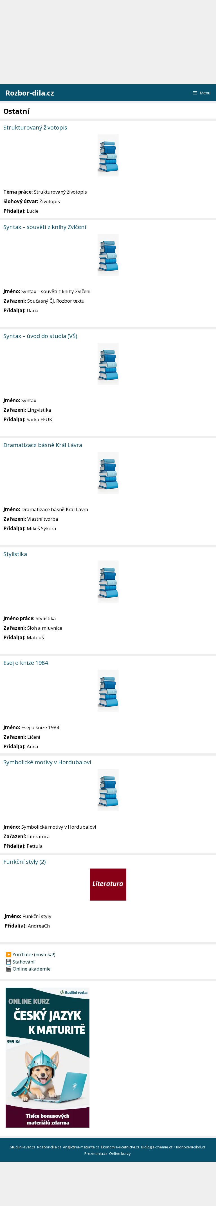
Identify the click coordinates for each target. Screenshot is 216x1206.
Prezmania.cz (96, 1153)
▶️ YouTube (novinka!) (30, 954)
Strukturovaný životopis (35, 127)
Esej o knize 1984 (25, 663)
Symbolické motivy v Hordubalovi (47, 762)
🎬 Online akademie (28, 968)
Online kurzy (120, 1153)
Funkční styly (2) (24, 861)
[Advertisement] (108, 42)
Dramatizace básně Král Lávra (42, 445)
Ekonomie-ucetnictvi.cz (120, 1147)
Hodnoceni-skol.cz (190, 1147)
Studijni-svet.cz (23, 1147)
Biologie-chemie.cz (157, 1147)
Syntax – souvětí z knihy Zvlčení (44, 227)
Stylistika (15, 554)
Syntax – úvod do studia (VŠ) (40, 336)
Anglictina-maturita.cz (81, 1147)
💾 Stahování (20, 961)
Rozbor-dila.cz (30, 93)
